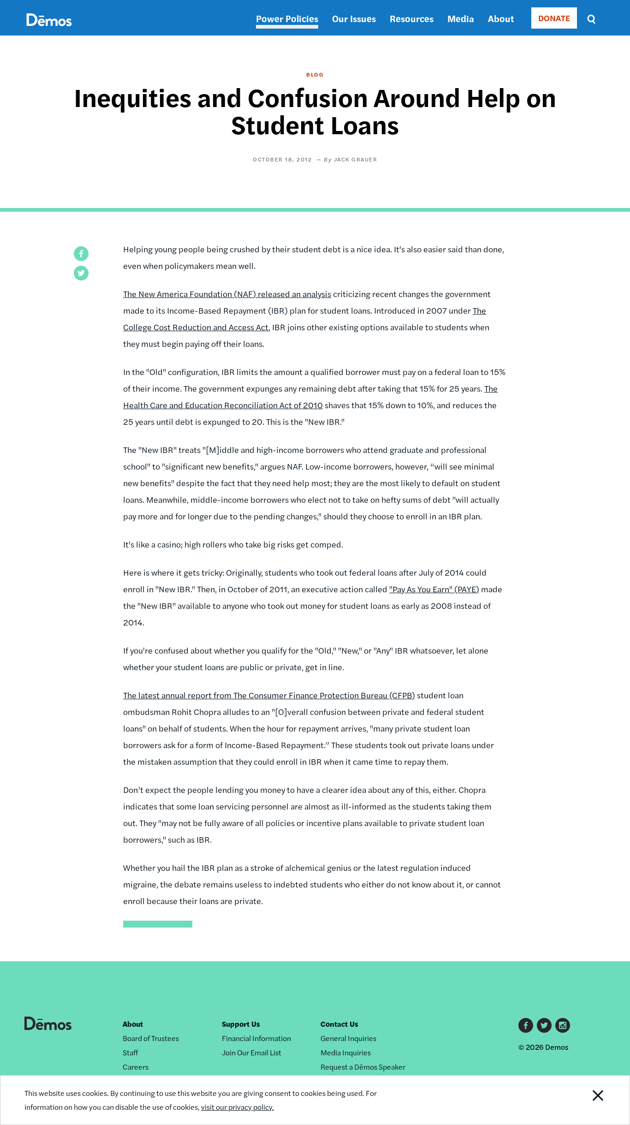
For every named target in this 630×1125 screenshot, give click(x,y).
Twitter (544, 1025)
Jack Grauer (356, 159)
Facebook (525, 1025)
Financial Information (256, 1038)
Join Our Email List (251, 1052)
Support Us (241, 1023)
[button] (81, 253)
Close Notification (587, 1100)
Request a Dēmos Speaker (363, 1066)
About (501, 18)
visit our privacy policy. (237, 1106)
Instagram (562, 1025)
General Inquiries (348, 1038)
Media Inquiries (346, 1052)
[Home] (49, 30)
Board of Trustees (151, 1038)
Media (460, 18)
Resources (412, 18)
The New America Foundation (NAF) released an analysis (227, 293)
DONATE (554, 18)
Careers (136, 1066)
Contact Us (339, 1023)
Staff (130, 1052)
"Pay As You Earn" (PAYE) (434, 589)
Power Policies (287, 18)
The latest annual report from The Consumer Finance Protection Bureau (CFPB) (269, 695)
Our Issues (354, 18)
